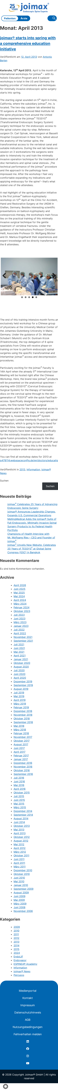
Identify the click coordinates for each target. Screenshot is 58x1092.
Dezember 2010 (23, 870)
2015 (16, 949)
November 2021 (23, 637)
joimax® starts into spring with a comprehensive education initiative (28, 43)
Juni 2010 (19, 877)
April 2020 (20, 677)
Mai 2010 (19, 881)
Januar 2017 (21, 759)
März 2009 (20, 903)
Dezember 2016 (23, 762)
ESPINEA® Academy (25, 963)
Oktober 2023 (22, 611)
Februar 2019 (21, 707)
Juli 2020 (19, 670)
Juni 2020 (19, 674)
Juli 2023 (19, 614)
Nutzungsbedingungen (28, 1027)
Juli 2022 (19, 629)
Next (53, 276)
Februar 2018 (21, 733)
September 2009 (23, 888)
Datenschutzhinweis (27, 1012)
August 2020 (21, 666)
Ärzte (24, 18)
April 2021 (20, 655)
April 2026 (20, 585)
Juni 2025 (19, 588)
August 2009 (21, 892)
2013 (22, 469)
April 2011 (19, 862)
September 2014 (23, 814)
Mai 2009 (19, 899)
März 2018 (20, 729)
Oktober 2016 (22, 770)
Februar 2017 (21, 755)
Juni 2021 (19, 648)
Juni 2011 (19, 859)
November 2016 (23, 766)
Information (33, 469)
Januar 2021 (21, 659)
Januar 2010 (21, 885)
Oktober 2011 (21, 855)
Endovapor (20, 960)
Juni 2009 (19, 896)
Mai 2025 (19, 592)
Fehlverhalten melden (28, 1034)
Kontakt (27, 998)
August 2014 (21, 818)
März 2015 (20, 807)
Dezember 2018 (23, 711)
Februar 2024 (21, 607)
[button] (5, 1086)
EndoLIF (18, 956)
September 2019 (23, 685)
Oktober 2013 (22, 825)
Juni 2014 (19, 822)
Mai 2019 (19, 696)
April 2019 (20, 700)
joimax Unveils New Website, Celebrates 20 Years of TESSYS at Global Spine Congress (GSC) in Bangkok (31, 548)
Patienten (10, 18)
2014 (16, 945)
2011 (16, 934)
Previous (5, 276)
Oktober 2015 (22, 792)
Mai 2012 (19, 844)
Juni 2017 (19, 748)
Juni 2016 (19, 781)
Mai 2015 (19, 803)
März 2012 (20, 851)
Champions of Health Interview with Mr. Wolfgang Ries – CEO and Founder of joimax (31, 537)
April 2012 (20, 848)
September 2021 (23, 640)
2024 (17, 952)
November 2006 (23, 911)
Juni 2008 (19, 907)
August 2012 (21, 840)
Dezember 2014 (23, 811)
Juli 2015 (19, 796)
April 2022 (20, 633)
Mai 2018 (19, 725)
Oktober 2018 (22, 718)
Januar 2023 (21, 625)
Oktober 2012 (22, 837)
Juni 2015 (19, 799)
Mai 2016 (19, 785)
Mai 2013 (19, 829)
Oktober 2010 (22, 874)
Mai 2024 (19, 596)
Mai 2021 (19, 651)
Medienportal (27, 990)
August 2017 (21, 744)
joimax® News (22, 971)
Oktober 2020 (22, 662)
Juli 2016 (19, 777)
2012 (16, 938)
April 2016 (20, 788)
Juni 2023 (19, 618)
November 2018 (23, 714)
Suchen (4, 480)
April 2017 (19, 751)
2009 (17, 926)
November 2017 (23, 737)
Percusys (19, 975)
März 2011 (20, 866)
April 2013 (20, 833)
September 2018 (23, 722)
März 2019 (20, 703)
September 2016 (23, 774)
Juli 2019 (19, 692)
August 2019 (21, 688)
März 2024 (20, 603)
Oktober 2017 (22, 740)
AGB (27, 1019)
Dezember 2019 (23, 681)
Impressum (27, 1005)
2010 (16, 930)
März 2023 (20, 622)
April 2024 (20, 600)
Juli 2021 (19, 644)
